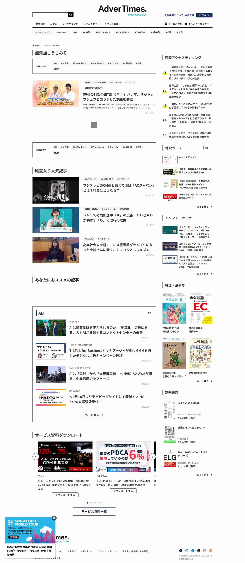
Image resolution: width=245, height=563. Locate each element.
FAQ (60, 551)
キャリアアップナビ (188, 157)
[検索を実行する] (71, 14)
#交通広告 (124, 208)
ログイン (204, 15)
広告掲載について (173, 15)
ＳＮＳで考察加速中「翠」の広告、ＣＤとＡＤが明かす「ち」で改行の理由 (118, 217)
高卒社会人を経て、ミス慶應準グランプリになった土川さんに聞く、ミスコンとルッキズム (118, 247)
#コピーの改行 (91, 208)
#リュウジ (130, 82)
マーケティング (70, 23)
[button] (35, 456)
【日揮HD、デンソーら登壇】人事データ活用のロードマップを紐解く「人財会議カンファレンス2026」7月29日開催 (195, 261)
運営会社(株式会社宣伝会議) (135, 551)
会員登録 (189, 15)
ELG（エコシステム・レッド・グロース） (194, 453)
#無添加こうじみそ (93, 88)
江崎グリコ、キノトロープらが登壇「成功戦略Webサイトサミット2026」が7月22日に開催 (195, 247)
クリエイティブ (91, 23)
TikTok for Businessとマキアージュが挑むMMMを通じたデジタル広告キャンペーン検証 (110, 353)
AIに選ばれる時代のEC (195, 329)
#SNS (87, 82)
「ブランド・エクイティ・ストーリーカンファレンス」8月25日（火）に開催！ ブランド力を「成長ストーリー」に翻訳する (195, 232)
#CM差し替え (107, 179)
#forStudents (103, 32)
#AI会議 (86, 32)
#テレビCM (140, 32)
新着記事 (40, 23)
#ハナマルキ (115, 82)
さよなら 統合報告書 (189, 403)
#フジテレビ (123, 179)
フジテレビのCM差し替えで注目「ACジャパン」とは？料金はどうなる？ (119, 188)
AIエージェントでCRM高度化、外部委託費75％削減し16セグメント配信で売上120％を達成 (64, 485)
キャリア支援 (111, 23)
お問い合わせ (86, 551)
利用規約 (72, 551)
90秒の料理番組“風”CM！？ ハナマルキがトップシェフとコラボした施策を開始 (118, 97)
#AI (75, 32)
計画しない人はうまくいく (192, 427)
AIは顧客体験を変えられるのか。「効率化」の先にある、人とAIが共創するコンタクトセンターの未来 (108, 330)
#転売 (179, 32)
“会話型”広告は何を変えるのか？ (171, 329)
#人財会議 (155, 32)
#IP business (122, 32)
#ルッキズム (104, 238)
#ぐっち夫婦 (100, 82)
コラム (53, 23)
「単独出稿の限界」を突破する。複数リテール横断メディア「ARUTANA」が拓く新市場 (195, 184)
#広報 (168, 32)
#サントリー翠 (109, 208)
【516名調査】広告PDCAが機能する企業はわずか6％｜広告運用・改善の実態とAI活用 (123, 483)
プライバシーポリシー (108, 551)
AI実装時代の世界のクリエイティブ (174, 374)
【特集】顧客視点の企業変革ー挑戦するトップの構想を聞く (195, 171)
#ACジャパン (91, 179)
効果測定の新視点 (198, 372)
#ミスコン (89, 238)
